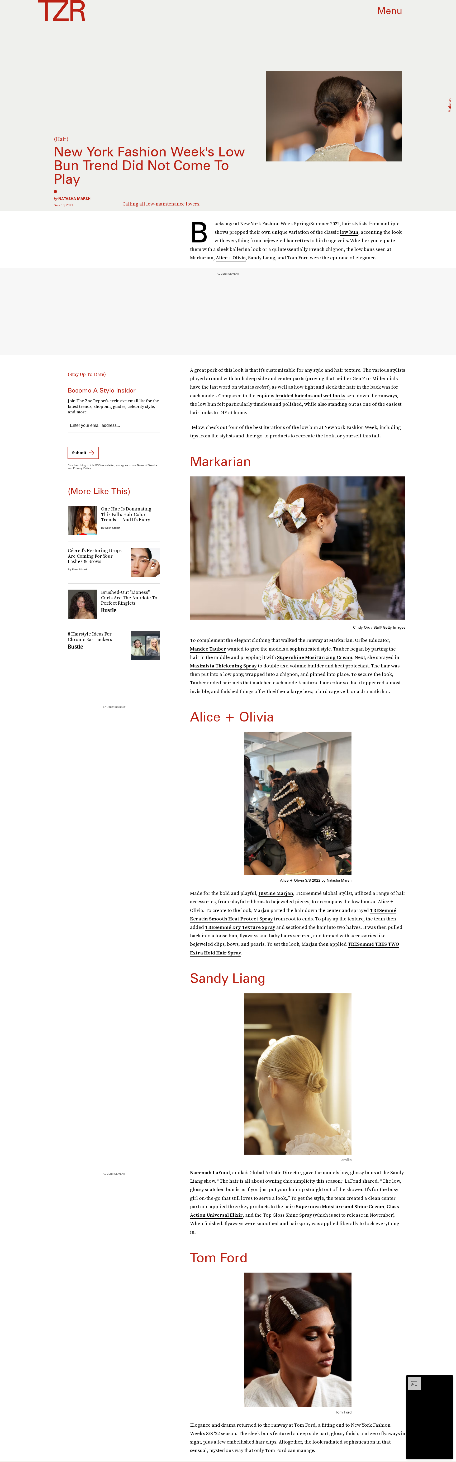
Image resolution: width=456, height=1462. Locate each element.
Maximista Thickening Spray (223, 665)
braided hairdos (294, 395)
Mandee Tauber (208, 649)
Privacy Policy (82, 468)
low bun (349, 232)
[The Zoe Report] (61, 10)
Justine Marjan (276, 893)
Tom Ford (344, 1412)
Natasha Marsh (74, 199)
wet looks (334, 395)
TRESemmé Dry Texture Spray (240, 927)
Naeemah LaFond (210, 1172)
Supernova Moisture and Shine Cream (340, 1206)
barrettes (297, 240)
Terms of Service (147, 465)
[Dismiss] (447, 1380)
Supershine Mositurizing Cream (314, 657)
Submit (79, 453)
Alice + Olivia (231, 257)
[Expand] (411, 1380)
